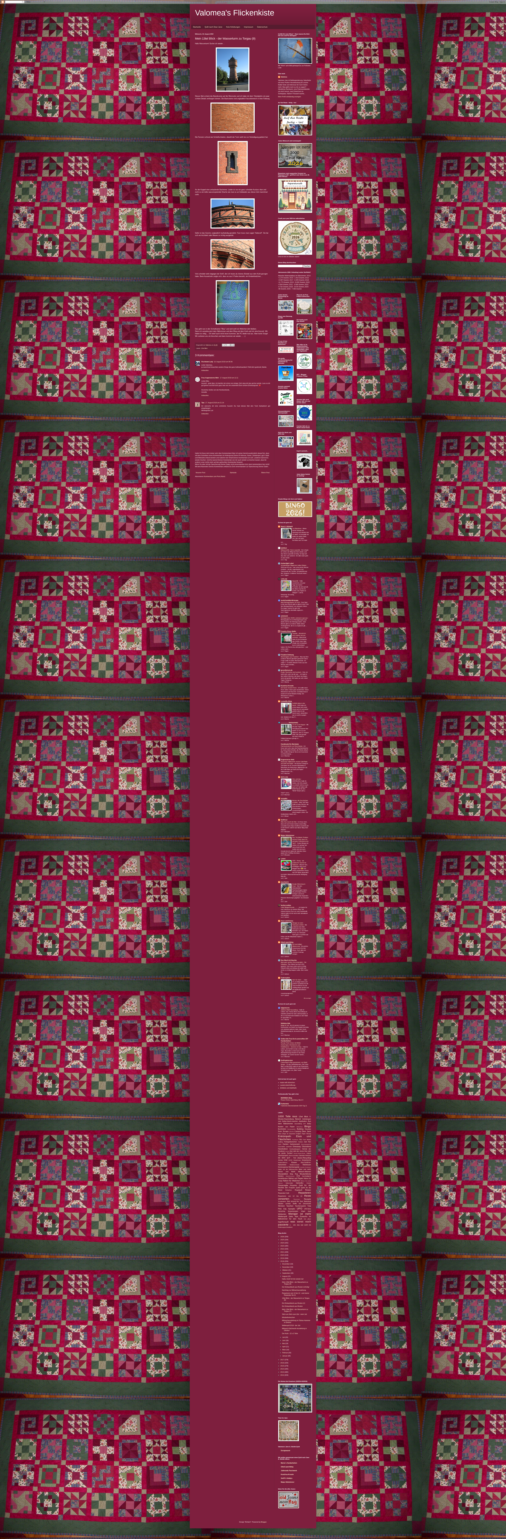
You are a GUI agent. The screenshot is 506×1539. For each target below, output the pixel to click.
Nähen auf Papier (295, 1178)
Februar (285, 1353)
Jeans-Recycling (304, 1158)
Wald (309, 1211)
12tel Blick (204, 348)
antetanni (284, 616)
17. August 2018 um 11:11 (229, 378)
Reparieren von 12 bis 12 (290, 1196)
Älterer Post (265, 473)
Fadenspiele (285, 978)
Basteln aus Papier (286, 1127)
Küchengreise (283, 1167)
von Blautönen (297, 528)
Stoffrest (284, 820)
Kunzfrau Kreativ (287, 686)
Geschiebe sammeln (285, 1146)
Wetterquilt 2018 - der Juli (291, 1325)
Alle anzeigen (307, 998)
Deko (279, 1133)
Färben (300, 1142)
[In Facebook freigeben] (230, 345)
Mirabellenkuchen (288, 1317)
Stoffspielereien (287, 1060)
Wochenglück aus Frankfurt (290, 657)
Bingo (307, 1126)
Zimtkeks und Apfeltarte (288, 1088)
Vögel (303, 1211)
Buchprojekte (292, 1129)
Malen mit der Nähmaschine (288, 1169)
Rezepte (307, 1199)
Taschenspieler (300, 1206)
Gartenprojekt (295, 1144)
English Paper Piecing (303, 1133)
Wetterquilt (282, 1216)
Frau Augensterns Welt (210, 378)
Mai (283, 1343)
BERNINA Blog (286, 1098)
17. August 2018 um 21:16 (214, 403)
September (286, 1273)
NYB (298, 1176)
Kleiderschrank (294, 1165)
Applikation (303, 1121)
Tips (203, 403)
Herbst (287, 1151)
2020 (282, 1255)
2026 (282, 1237)
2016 (282, 1363)
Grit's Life (284, 777)
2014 (282, 1369)
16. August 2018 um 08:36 (223, 362)
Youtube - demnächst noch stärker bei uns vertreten (299, 635)
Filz (300, 1140)
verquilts (284, 798)
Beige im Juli (285, 1025)
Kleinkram (307, 1165)
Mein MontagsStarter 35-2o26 (290, 602)
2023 (282, 1246)
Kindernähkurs (282, 1162)
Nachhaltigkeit (306, 1176)
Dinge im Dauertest (288, 1133)
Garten (285, 1144)
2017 (282, 1360)
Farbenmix (285, 1104)
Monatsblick (283, 1174)
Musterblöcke (305, 1174)
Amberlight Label (287, 563)
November (286, 1267)
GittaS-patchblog (287, 942)
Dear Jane (306, 1131)
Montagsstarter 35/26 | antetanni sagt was (294, 618)
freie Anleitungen (233, 27)
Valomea (284, 77)
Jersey (280, 1160)
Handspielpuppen (294, 1149)
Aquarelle (295, 581)
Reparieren (304, 1192)
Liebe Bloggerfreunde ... (288, 907)
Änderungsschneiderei (285, 1227)
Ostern (308, 1183)
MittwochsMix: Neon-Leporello (290, 550)
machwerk (285, 882)
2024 (282, 1243)
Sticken (280, 1204)
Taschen (289, 1206)
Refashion (288, 1190)
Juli (283, 1337)
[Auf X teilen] (228, 345)
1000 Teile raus (287, 1116)
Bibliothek (300, 1126)
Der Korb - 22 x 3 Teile (290, 1333)
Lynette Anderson (305, 1167)
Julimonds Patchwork (289, 1471)
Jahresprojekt (283, 1155)
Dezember (286, 1264)
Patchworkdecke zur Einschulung (292, 746)
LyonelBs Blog (286, 701)
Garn (279, 1144)
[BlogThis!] (225, 345)
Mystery (281, 1176)
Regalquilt (298, 1190)
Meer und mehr (305, 1169)
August (285, 1276)
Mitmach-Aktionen (304, 1172)
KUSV (290, 1160)
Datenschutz (262, 27)
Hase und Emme (287, 921)
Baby (309, 1124)
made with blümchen (287, 1082)
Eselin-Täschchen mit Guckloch (291, 672)
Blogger (263, 1522)
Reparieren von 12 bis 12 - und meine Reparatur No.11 (295, 1294)
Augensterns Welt (287, 760)
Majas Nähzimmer (287, 835)
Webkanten (282, 1214)
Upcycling (281, 1211)
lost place (307, 1219)
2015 (282, 1366)
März (284, 1350)
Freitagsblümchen (290, 1142)
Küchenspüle (294, 1167)
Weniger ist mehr (299, 1213)
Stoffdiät (288, 1203)
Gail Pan (307, 1142)
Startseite (197, 27)
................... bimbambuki (289, 723)
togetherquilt (283, 1222)
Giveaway (297, 1146)
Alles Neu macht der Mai (289, 822)
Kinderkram (297, 1160)
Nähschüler (289, 1183)
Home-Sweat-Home (299, 1153)
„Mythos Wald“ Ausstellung (289, 1010)
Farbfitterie (295, 1139)
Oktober (285, 1270)
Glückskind (306, 1146)
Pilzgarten (293, 1185)
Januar (285, 1356)
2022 (282, 1249)
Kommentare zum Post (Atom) (214, 476)
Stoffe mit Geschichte (302, 1204)
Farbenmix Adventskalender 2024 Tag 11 (294, 1106)
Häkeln (308, 1153)
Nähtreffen (299, 1183)
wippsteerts (285, 1008)
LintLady (284, 579)
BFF (304, 1123)
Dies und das (296, 779)
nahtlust (284, 548)
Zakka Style (293, 1216)
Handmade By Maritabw (290, 744)
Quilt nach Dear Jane (213, 27)
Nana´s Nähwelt (287, 526)
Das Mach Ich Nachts (289, 960)
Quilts (298, 1188)
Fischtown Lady (207, 362)
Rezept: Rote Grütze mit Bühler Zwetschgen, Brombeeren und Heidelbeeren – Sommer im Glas (291, 1045)
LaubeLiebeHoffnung (287, 1085)
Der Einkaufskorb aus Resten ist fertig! (295, 1287)
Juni (284, 1340)
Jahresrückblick (293, 1155)
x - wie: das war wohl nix (300, 1225)
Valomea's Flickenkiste (234, 12)
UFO (299, 1208)
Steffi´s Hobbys (286, 1478)
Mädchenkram (290, 1176)
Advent (298, 1119)
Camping (298, 1131)
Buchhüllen (282, 1129)
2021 (282, 1252)
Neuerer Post (200, 473)
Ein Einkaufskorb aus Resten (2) (293, 1303)
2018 (282, 1261)
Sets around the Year (295, 1201)
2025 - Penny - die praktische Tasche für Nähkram (299, 862)
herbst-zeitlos (286, 905)
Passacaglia (283, 1185)
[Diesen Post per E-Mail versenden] (223, 345)
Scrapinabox (282, 1201)
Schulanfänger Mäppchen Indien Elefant (293, 565)
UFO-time (307, 1209)
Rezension (297, 1199)
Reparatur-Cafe (283, 1193)
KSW (285, 1160)
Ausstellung (298, 1123)
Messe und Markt (286, 1172)
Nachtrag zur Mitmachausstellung (294, 1290)
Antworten (205, 370)
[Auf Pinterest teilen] (233, 345)
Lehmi (283, 859)
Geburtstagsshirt (306, 1144)
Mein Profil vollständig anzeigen (289, 97)
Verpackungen (293, 1211)
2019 (282, 1258)
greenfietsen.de (287, 670)
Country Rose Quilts (288, 631)
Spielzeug (307, 1201)
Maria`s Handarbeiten (289, 1463)
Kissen (294, 1162)
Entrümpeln (284, 1136)
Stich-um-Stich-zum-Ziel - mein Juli (294, 1314)
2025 (282, 1240)
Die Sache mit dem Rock (289, 688)
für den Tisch (295, 1219)
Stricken (281, 1206)
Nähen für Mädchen (291, 1181)
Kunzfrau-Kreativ (287, 1474)
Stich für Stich (296, 980)
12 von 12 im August (299, 724)
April (284, 1347)
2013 (282, 1372)
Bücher (292, 1131)
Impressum (248, 27)
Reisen (308, 1190)
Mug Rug (294, 1174)
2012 (282, 1375)
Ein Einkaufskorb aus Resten (292, 1306)
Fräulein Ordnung (287, 655)
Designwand (285, 1451)
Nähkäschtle (285, 1023)
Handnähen (283, 1149)
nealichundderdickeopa (289, 600)
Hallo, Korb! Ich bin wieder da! (292, 1279)
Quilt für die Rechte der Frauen (294, 1186)
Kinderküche (306, 1160)
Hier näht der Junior (297, 1151)
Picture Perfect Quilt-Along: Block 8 (292, 1100)
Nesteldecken (283, 1178)
